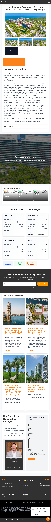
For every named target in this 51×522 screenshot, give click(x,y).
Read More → (8, 350)
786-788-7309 (4, 487)
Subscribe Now (42, 283)
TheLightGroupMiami (45, 485)
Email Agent (14, 463)
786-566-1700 (14, 461)
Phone (29, 428)
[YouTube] (25, 486)
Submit (31, 459)
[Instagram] (23, 486)
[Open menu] (49, 2)
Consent (30, 449)
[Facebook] (27, 486)
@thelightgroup (46, 481)
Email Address (31, 433)
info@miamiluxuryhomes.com (7, 486)
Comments (30, 438)
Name (29, 423)
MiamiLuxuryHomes (46, 483)
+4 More (11, 50)
